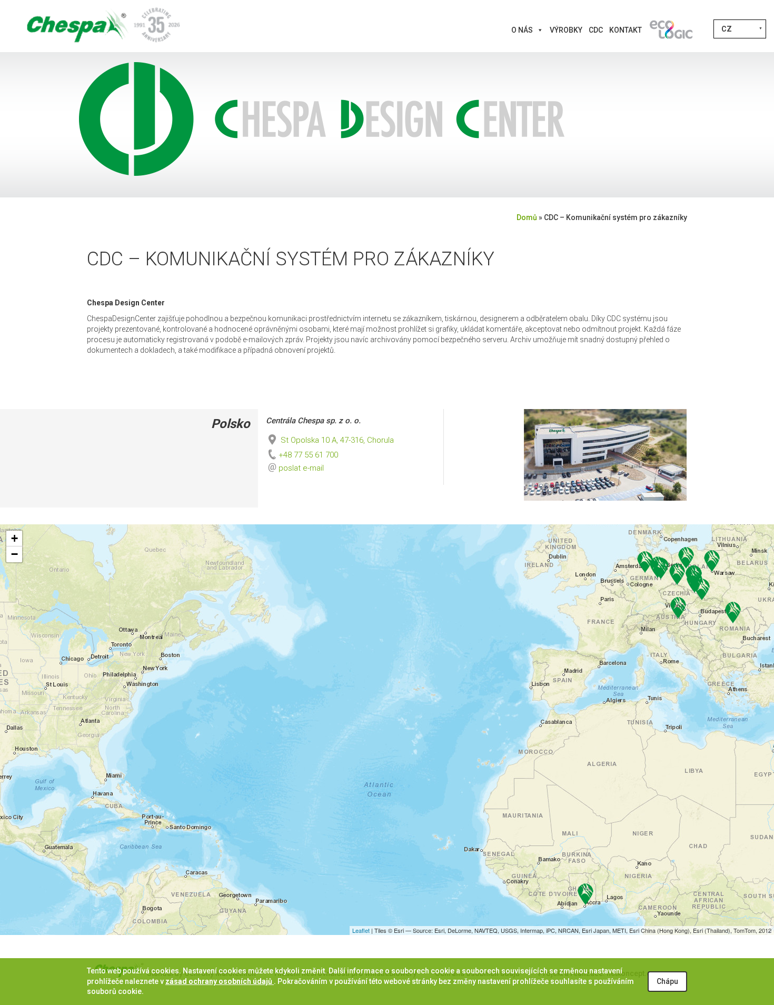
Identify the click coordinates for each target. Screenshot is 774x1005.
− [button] (14, 554)
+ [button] (14, 538)
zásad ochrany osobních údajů (219, 981)
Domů (527, 217)
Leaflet (361, 930)
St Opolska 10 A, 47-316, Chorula (336, 440)
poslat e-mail (301, 468)
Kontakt (625, 30)
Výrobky (566, 30)
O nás (522, 30)
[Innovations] (671, 30)
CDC (596, 30)
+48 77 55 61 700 (308, 455)
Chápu (667, 981)
